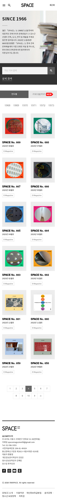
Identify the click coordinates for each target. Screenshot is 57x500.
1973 (50, 105)
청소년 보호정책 (9, 496)
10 (28, 396)
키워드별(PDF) (39, 94)
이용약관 (20, 493)
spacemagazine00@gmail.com (21, 442)
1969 (15, 105)
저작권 (22, 496)
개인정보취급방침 (34, 493)
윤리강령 (48, 493)
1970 (24, 105)
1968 (6, 105)
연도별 (14, 94)
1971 (33, 105)
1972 (41, 105)
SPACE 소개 (7, 493)
